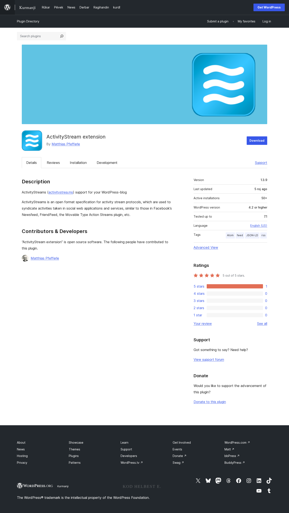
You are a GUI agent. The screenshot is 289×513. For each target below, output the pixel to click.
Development (107, 162)
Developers (129, 456)
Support (261, 162)
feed (240, 235)
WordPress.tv (132, 462)
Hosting (22, 456)
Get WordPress (269, 7)
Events (177, 449)
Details (31, 162)
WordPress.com (237, 442)
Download (256, 140)
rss (263, 235)
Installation (78, 162)
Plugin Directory (28, 21)
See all (262, 323)
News (21, 449)
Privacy (22, 462)
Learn (124, 442)
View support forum (209, 359)
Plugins (74, 456)
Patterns (75, 462)
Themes (74, 449)
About (21, 442)
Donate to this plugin (210, 402)
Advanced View (206, 247)
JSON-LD (252, 235)
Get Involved (182, 442)
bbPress (232, 456)
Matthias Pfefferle (66, 144)
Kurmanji (63, 486)
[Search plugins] (62, 36)
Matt (229, 449)
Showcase (76, 442)
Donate (180, 456)
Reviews (53, 162)
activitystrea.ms (60, 192)
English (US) (258, 225)
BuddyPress (234, 462)
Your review (203, 323)
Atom (230, 235)
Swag (178, 462)
